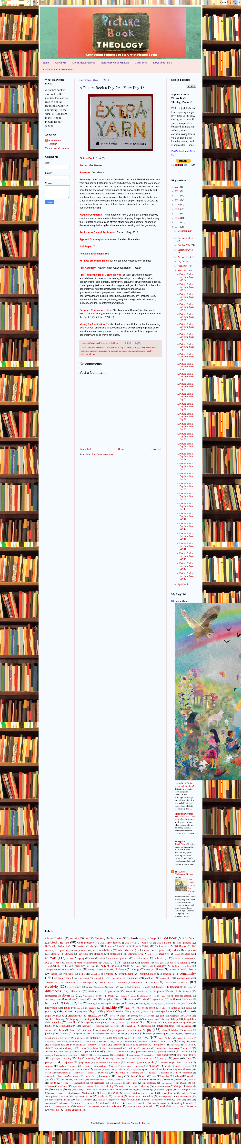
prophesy (62, 1066)
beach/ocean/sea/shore (87, 962)
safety (52, 1079)
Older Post (156, 448)
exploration (158, 999)
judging (174, 1030)
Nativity (146, 946)
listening (95, 1038)
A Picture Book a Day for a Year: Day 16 (185, 536)
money (182, 1041)
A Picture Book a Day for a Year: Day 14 (185, 556)
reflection (122, 1069)
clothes (82, 973)
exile (144, 999)
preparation (84, 1062)
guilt (162, 1015)
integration (130, 1025)
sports (52, 1093)
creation (182, 981)
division (88, 995)
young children (73, 1109)
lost (135, 1037)
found (67, 1007)
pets (194, 1054)
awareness (188, 958)
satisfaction (79, 1079)
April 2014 (183, 584)
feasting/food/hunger (110, 1003)
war (47, 1106)
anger (187, 953)
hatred (48, 1019)
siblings (177, 1086)
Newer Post (85, 448)
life (57, 1037)
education (144, 995)
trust (179, 1099)
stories (114, 1093)
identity (98, 1022)
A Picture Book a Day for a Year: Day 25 (185, 446)
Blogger (145, 1122)
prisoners (164, 1062)
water (67, 1106)
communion (168, 973)
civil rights (68, 973)
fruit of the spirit (145, 1007)
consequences (51, 982)
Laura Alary (181, 601)
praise (188, 1058)
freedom (92, 1007)
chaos (148, 969)
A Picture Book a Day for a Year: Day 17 (185, 526)
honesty (165, 1019)
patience (185, 1051)
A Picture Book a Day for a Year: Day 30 (185, 396)
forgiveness (51, 1007)
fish (152, 1003)
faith (172, 999)
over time (63, 1051)
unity (77, 1103)
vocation (142, 1103)
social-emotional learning (125, 1089)
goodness (186, 1011)
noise (56, 1048)
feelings (129, 1003)
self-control (131, 1082)
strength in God (169, 1092)
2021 (177, 200)
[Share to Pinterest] (139, 343)
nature (116, 1044)
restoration (187, 1072)
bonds (126, 966)
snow (89, 1089)
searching (156, 1079)
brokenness (160, 966)
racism (188, 1065)
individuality (147, 350)
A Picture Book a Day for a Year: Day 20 (185, 496)
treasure (158, 1099)
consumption (88, 982)
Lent (126, 946)
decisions (160, 986)
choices (192, 969)
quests (168, 1065)
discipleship (158, 991)
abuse (108, 347)
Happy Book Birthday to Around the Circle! (185, 784)
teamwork (118, 1096)
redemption (109, 1069)
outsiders (49, 1051)
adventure (83, 953)
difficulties (76, 991)
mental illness (89, 1041)
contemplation (104, 982)
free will (80, 1008)
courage (153, 982)
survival (64, 1096)
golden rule (168, 1011)
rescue (104, 1072)
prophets (73, 1065)
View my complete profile (57, 148)
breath (148, 966)
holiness (124, 1019)
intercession (146, 1025)
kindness (63, 1033)
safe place (191, 1076)
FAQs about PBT (162, 62)
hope (175, 1019)
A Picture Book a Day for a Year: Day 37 (185, 326)
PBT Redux (179, 946)
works (173, 1106)
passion (171, 1051)
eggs (154, 995)
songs (150, 1089)
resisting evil (137, 1072)
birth (67, 965)
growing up (136, 1015)
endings (71, 999)
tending (149, 1096)
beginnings (128, 962)
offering (92, 354)
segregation (79, 1082)
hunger (87, 1022)
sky (69, 1089)
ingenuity (86, 1025)
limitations (79, 1037)
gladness (144, 1011)
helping (138, 350)
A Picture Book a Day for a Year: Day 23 (185, 466)
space (169, 1089)
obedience (94, 1048)
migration (115, 1041)
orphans (175, 1048)
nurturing (67, 1048)
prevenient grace (134, 1062)
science (130, 1079)
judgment (188, 1030)
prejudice (68, 1062)
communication (148, 973)
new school (188, 1044)
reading (68, 1069)
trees (169, 1099)
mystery (92, 1044)
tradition (101, 1099)
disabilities (93, 991)
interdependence (165, 1025)
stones (104, 1093)
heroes (102, 1019)
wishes (130, 1106)
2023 (177, 191)
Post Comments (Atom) (103, 454)
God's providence (109, 942)
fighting (143, 1003)
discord (173, 991)
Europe (153, 938)
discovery (186, 991)
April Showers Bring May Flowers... (191, 886)
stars (61, 1092)
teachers (102, 1096)
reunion (63, 1076)
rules (154, 1076)
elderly (163, 995)
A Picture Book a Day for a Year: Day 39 (185, 306)
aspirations (123, 958)
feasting (92, 1003)
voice (154, 1103)
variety (90, 1103)
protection (101, 1065)
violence (116, 1103)
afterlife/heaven (135, 953)
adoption (55, 953)
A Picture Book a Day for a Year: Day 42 (185, 276)
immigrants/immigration (179, 1022)
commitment (151, 347)
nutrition (82, 1048)
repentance (93, 1072)
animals (50, 957)
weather (80, 1106)
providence (125, 1065)
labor (97, 1033)
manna (179, 1037)
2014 (177, 226)
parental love (92, 1051)
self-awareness (116, 1082)
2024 (177, 186)
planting (67, 1058)
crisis (69, 987)
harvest (187, 1015)
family (49, 1002)
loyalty (161, 1038)
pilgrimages (55, 1058)
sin (46, 1089)
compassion (83, 978)
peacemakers (118, 1054)
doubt (98, 995)
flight (160, 1003)
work (162, 1106)
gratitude (94, 1015)
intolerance (186, 1025)
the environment (183, 1096)
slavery (80, 1089)
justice (48, 1033)
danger (123, 986)
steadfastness (74, 1092)
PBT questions (61, 950)
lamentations (109, 1033)
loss (125, 1037)
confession (116, 978)
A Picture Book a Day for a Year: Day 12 (185, 576)
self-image (181, 1082)
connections (183, 978)
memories (73, 1041)
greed (112, 1015)
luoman (125, 1122)
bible (57, 965)
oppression (161, 1048)
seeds (53, 1082)
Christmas (115, 938)
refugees (134, 1069)
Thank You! (180, 844)
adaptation (190, 950)
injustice (100, 1025)
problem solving (181, 1062)
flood (168, 1003)
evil (120, 999)
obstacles (119, 1048)
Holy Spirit (94, 946)
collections (95, 973)
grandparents (75, 1015)
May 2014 (183, 270)
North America (162, 946)
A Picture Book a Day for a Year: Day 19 (185, 506)
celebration (104, 969)
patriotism (73, 1054)
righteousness (102, 1076)
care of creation (73, 969)
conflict (149, 978)
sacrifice (165, 1076)
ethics (94, 999)
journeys (87, 1030)
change (136, 969)
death (147, 986)
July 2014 (182, 261)
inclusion (50, 1025)
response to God (169, 1072)
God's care (190, 938)
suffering (185, 1093)
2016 (177, 217)
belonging (185, 962)
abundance (100, 347)
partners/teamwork (144, 1051)
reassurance (81, 1069)
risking (119, 1076)
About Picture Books (83, 62)
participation (124, 1051)
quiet (177, 1065)
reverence (75, 1076)
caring (142, 347)
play (79, 1058)
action (114, 347)
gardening (175, 1007)
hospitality (190, 1019)
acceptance (160, 950)
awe (47, 962)
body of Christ (109, 966)
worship (54, 1109)
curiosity (100, 987)
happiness (123, 350)
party (160, 1051)
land (122, 1033)
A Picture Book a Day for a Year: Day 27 (185, 426)
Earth (130, 938)
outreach (187, 1048)
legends (48, 1038)
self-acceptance (97, 1082)
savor (110, 1079)
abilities (91, 347)
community (85, 350)
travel (146, 1099)
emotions (175, 995)
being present (160, 962)
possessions (146, 1058)
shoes (157, 1086)
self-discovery (149, 1082)
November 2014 (185, 237)
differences (53, 990)
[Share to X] (132, 343)
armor (91, 958)
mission (154, 1041)
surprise (52, 1096)
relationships (159, 1069)
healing (131, 350)
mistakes (168, 1041)
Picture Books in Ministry (115, 62)
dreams (111, 995)
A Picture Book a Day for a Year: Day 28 (185, 416)
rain (47, 1069)
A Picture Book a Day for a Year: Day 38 (185, 316)
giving (133, 1011)
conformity (166, 978)
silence (189, 1086)
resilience (120, 1072)
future (164, 1008)
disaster (128, 991)
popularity (132, 1058)
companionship (62, 978)
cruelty (78, 986)
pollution (120, 1058)
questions (154, 1066)
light (66, 1037)
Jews (119, 946)
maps (190, 1038)
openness (146, 1048)
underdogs (50, 1103)
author (176, 958)
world (182, 1106)
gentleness (67, 1011)
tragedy (112, 1099)
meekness (61, 1041)
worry (193, 1106)
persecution (148, 1054)
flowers (176, 1003)
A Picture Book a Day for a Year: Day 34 (185, 356)
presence (115, 1062)
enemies (82, 999)
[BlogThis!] (129, 343)
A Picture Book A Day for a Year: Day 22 (185, 476)
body (93, 965)
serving (132, 1086)
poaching (109, 1058)
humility (72, 1022)
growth (150, 1015)
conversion (122, 982)
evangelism (108, 999)
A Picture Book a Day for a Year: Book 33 (185, 366)
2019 (177, 204)
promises (49, 1065)
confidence (132, 978)
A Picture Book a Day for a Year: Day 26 (185, 436)
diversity (68, 995)
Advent (48, 938)
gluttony (155, 1011)
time (78, 1099)
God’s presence (184, 942)
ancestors (164, 953)
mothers (64, 1044)
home (136, 1019)
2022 (177, 195)
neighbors (159, 1044)
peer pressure (134, 1054)
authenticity (160, 958)
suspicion (78, 1096)
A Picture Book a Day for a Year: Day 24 (185, 456)
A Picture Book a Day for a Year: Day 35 (185, 346)
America (74, 938)
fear (80, 1003)
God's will (130, 942)
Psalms (84, 950)
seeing (65, 1082)
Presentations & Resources (58, 69)
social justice (102, 1089)
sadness (178, 1076)
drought (123, 995)
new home (175, 1044)
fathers (68, 1003)
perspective (182, 1054)
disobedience (51, 995)
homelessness (151, 1019)
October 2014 (184, 245)
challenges (120, 969)
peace (84, 1054)
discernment (143, 991)
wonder (150, 1106)
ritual (132, 1076)
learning (175, 1033)
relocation (49, 1072)
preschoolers (101, 1062)
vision (128, 1103)
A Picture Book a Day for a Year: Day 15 (185, 546)
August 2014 (184, 256)
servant (90, 1086)
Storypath (180, 841)
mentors (102, 1041)
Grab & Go (65, 946)
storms (127, 1092)
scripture (141, 1079)
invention (49, 1030)
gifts (95, 1011)
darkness (136, 986)
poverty (163, 1058)
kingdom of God (82, 1033)
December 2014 (185, 230)
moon (193, 1041)
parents (109, 1051)
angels (178, 954)
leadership (160, 1033)
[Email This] (126, 343)
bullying (176, 965)
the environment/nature (57, 1099)
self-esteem (167, 1082)
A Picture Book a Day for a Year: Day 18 (185, 516)
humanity (56, 1022)
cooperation (136, 982)
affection (98, 953)
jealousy (84, 354)
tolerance (88, 1099)
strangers (139, 1092)
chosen (54, 973)
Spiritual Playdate (184, 813)
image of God (136, 1022)
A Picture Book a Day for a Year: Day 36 (185, 336)
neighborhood (142, 1044)
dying (133, 995)
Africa (60, 938)
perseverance (164, 1054)
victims (103, 1103)
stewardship (90, 1092)
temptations (134, 1096)
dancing (111, 986)
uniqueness (64, 1103)
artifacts (111, 958)
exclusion (132, 999)
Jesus (108, 946)
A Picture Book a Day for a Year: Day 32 (185, 376)
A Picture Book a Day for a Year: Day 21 (185, 486)
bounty (138, 965)
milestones (127, 1041)
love (145, 1037)
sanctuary (65, 1079)
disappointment (112, 991)
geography (82, 1011)
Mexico (135, 946)
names (104, 1044)
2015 (177, 222)
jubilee (164, 1030)
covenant (168, 982)
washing (57, 1106)
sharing (145, 1086)
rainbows (58, 1069)
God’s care (147, 942)
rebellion (97, 1069)
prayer (49, 1061)
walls (191, 1103)
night (47, 1048)
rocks (143, 1076)
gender (189, 1007)
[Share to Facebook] (136, 343)
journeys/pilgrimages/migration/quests (120, 1030)
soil (143, 1089)
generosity (50, 1011)
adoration (69, 953)
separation (77, 1086)
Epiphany (142, 938)
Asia (87, 938)
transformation (129, 1099)
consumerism (96, 350)
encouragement (53, 999)
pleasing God (94, 1058)
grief (122, 1015)
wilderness (94, 1106)
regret (144, 1069)
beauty (120, 347)
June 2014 (183, 265)
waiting (178, 1103)
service (122, 1086)
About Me (60, 62)
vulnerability (165, 1103)
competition (99, 978)
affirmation (116, 953)
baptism (69, 962)
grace (58, 1015)
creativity (107, 350)
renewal (79, 1072)
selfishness (62, 1086)
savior (101, 1079)
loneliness (111, 1038)
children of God (176, 969)
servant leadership (105, 1086)
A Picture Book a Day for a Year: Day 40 (185, 296)
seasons (169, 1079)
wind (105, 1106)
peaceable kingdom (101, 1054)
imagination (156, 1022)
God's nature (59, 942)
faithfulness (187, 999)
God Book (169, 937)
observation (107, 1048)
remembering (63, 1072)
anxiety (69, 958)
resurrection (50, 1076)
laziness (149, 1033)
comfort (108, 973)
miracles (142, 1041)
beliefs (173, 962)
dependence (176, 987)
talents (88, 1096)
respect (152, 1072)
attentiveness (141, 958)
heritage (88, 1019)
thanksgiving (165, 1096)
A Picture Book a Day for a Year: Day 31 (185, 386)
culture (89, 986)
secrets (180, 1079)
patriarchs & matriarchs (55, 1054)
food (188, 1003)
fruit (127, 1007)
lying (170, 1038)
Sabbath (96, 950)
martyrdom (49, 1041)
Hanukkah (81, 946)
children (158, 969)
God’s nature (164, 942)
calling (136, 347)
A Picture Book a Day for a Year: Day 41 (185, 286)
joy (149, 1029)
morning (53, 1044)
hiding (114, 1019)
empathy (188, 995)
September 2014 (185, 249)
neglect (129, 1044)
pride (151, 1062)
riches (88, 1076)
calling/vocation (52, 969)
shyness (166, 1086)
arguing (80, 958)
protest (114, 1066)
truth (189, 1099)
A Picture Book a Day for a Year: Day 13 (185, 566)
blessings (128, 347)
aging (150, 953)
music (79, 1044)
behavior (145, 962)
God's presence (85, 942)
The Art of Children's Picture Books (184, 874)
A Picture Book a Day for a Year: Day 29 (185, 406)
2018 (177, 208)
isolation (60, 1030)
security (192, 1079)
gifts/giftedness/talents (114, 1011)
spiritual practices (186, 1089)
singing (58, 1089)
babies (58, 962)
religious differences (182, 1069)
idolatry (111, 1022)
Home (46, 62)
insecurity (114, 1025)
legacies (187, 1033)
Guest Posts (141, 62)
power (176, 1058)
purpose (139, 1065)
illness (122, 1022)
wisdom (116, 1106)
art (100, 958)
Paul (75, 950)
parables (75, 1051)
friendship (109, 1007)
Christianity (100, 938)
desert (190, 987)
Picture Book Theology (54, 142)
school (119, 1079)
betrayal (48, 966)
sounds (161, 1089)
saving (92, 1079)
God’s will (50, 946)
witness (139, 1106)
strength (152, 1092)
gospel (115, 350)
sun (194, 1092)
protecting (86, 1065)
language (134, 1033)
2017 (177, 213)
